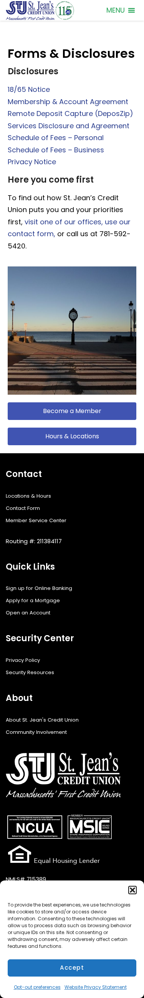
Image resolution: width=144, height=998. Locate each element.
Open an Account (28, 612)
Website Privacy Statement (96, 987)
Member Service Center (36, 520)
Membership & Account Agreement (68, 101)
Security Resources (30, 672)
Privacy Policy (23, 660)
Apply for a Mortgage (33, 600)
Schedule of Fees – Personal (56, 137)
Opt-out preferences (37, 987)
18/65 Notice (29, 89)
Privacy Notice (32, 162)
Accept (72, 968)
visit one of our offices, (64, 222)
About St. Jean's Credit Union (42, 720)
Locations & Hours (28, 496)
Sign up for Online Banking (39, 588)
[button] (132, 890)
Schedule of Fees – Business (56, 150)
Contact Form (23, 508)
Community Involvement (36, 732)
